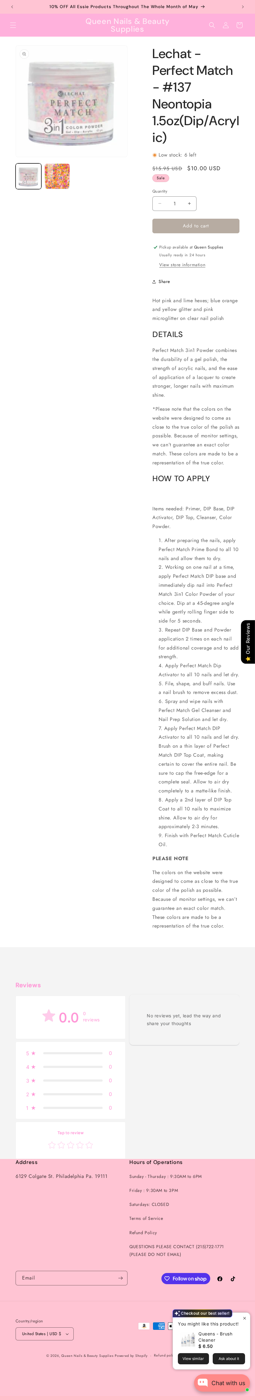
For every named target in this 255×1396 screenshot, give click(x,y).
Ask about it (229, 1358)
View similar (193, 1358)
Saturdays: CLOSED (149, 1204)
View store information (182, 265)
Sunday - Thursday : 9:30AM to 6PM (165, 1176)
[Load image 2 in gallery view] (57, 176)
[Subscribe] (120, 1278)
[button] (13, 25)
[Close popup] (244, 1318)
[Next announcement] (243, 7)
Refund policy (165, 1355)
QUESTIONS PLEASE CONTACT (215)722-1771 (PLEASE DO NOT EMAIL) (176, 1250)
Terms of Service (146, 1218)
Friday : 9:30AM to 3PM (153, 1190)
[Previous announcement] (12, 7)
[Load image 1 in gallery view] (28, 176)
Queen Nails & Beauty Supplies (87, 1355)
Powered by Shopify (131, 1355)
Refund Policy (143, 1232)
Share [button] (164, 281)
